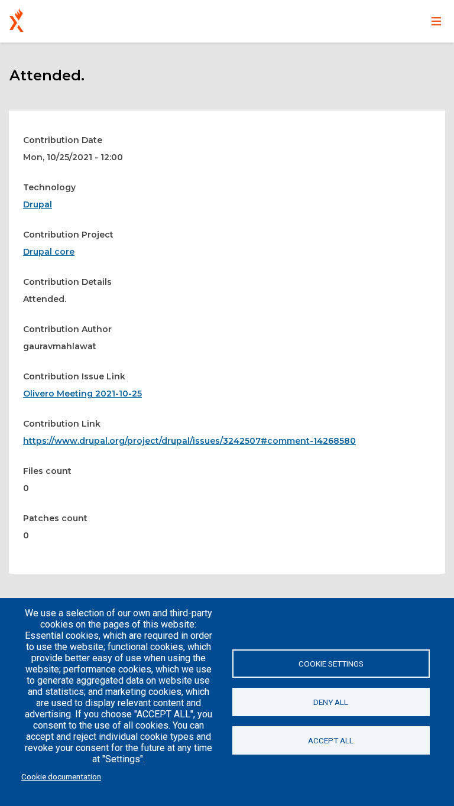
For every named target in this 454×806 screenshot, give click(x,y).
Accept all (331, 740)
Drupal (37, 204)
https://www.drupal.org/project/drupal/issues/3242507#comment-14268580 (189, 441)
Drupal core (48, 251)
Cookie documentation (61, 776)
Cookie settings (331, 663)
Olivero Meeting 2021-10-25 (82, 393)
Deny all (330, 702)
